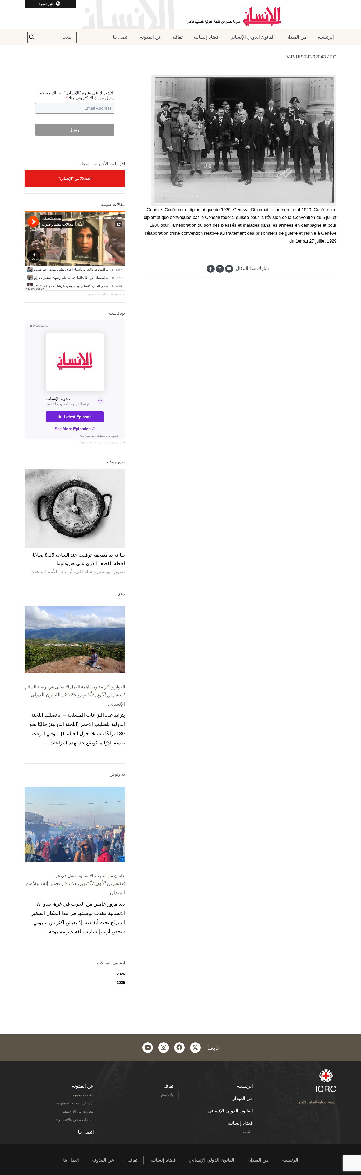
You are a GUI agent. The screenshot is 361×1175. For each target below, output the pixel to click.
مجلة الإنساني (117, 294)
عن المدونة (151, 37)
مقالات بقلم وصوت (97, 294)
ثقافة (178, 37)
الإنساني (120, 442)
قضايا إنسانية (206, 37)
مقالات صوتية (83, 1094)
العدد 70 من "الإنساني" (74, 178)
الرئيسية (326, 37)
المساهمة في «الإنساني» (74, 1119)
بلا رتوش (166, 1094)
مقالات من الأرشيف (78, 1111)
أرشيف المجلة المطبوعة (75, 1102)
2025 (121, 982)
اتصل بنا (121, 37)
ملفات (248, 1131)
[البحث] (32, 37)
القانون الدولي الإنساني (252, 37)
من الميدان (296, 37)
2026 (121, 974)
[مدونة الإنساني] (180, 14)
